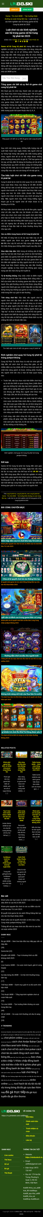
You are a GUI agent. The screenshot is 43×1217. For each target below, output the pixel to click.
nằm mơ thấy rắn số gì (30, 1076)
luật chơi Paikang (10, 1076)
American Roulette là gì (18, 1032)
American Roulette (6, 1032)
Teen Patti (11, 1084)
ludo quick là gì (36, 1069)
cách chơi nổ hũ (9, 1049)
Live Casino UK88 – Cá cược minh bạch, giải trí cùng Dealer (21, 966)
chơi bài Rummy (30, 1035)
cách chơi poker (27, 1049)
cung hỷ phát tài (21, 493)
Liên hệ (29, 1140)
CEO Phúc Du (34, 40)
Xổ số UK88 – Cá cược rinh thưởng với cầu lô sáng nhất (20, 1015)
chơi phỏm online (13, 1037)
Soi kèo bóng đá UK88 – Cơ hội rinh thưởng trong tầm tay (20, 976)
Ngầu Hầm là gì (19, 1076)
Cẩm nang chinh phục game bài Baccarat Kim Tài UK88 (21, 815)
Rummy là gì (26, 1080)
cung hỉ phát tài (11, 493)
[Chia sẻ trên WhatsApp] (16, 41)
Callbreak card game (8, 1035)
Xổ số (6, 1164)
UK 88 (35, 471)
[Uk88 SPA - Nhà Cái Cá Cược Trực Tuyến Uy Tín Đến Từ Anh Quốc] (21, 3)
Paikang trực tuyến (17, 1080)
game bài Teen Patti (15, 1057)
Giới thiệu (29, 1117)
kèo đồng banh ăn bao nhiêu (16, 1068)
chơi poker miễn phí (28, 1038)
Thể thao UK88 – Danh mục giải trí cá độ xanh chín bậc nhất (21, 986)
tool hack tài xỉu (22, 1083)
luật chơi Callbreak (16, 1072)
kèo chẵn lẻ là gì (18, 1064)
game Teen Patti (26, 1057)
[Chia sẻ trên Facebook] (18, 41)
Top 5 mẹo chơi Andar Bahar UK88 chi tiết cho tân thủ (7, 815)
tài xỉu (34, 1083)
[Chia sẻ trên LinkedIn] (27, 41)
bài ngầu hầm (29, 1032)
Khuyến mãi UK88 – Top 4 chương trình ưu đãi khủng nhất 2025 (19, 956)
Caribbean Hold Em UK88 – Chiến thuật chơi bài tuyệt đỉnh (7, 862)
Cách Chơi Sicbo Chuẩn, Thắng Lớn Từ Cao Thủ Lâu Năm (21, 861)
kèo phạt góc (34, 1064)
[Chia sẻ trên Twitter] (20, 41)
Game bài (5, 951)
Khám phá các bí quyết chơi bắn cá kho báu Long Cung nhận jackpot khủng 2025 (36, 816)
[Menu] (3, 3)
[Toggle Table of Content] (23, 78)
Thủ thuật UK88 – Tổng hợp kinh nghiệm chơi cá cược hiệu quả (20, 995)
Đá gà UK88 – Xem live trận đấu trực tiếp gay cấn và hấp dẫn (21, 942)
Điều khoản (30, 1136)
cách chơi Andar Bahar (24, 1041)
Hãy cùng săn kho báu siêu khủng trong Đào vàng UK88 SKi (21, 767)
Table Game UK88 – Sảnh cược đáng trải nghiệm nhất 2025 (36, 766)
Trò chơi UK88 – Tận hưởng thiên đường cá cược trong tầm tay (20, 1005)
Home (8, 16)
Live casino (8, 1155)
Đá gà (6, 1169)
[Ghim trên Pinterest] (25, 41)
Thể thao (7, 1160)
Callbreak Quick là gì (20, 1035)
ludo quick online (5, 1072)
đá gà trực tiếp (15, 1092)
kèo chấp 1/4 (10, 1060)
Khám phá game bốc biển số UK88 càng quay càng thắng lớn (6, 767)
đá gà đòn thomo (16, 1096)
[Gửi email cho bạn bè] (22, 41)
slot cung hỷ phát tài (33, 493)
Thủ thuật (8, 1173)
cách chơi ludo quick (33, 1046)
